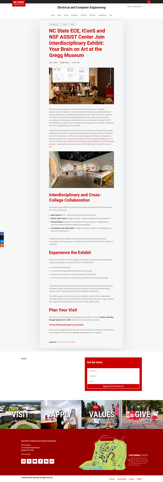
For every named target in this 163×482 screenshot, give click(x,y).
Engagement (102, 15)
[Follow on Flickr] (51, 461)
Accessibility (121, 479)
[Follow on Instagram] (23, 461)
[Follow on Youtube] (34, 461)
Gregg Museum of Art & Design (69, 125)
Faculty (64, 24)
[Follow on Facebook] (40, 461)
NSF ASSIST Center (71, 141)
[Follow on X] (29, 461)
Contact (112, 479)
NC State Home (19, 1)
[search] (149, 1)
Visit (110, 15)
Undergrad (74, 15)
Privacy (131, 479)
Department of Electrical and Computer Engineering (88, 139)
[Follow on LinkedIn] (46, 461)
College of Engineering (133, 6)
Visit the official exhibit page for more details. (66, 325)
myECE (139, 479)
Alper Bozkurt (97, 117)
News (59, 15)
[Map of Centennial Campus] (113, 469)
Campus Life (54, 24)
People (66, 15)
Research (92, 15)
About (53, 15)
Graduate (84, 15)
